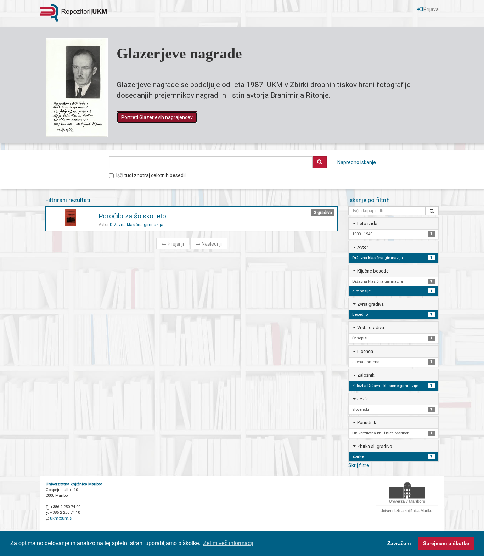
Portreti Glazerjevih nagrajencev (157, 117)
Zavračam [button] (399, 543)
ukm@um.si (61, 518)
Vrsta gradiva (370, 327)
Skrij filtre (358, 465)
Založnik (365, 375)
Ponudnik (366, 422)
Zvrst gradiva (370, 304)
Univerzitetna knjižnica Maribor (74, 484)
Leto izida (367, 223)
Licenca (365, 351)
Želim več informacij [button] (228, 543)
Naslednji (209, 244)
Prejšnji (173, 244)
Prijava (430, 9)
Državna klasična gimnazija (136, 224)
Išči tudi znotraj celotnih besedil (151, 175)
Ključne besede (373, 271)
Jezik (362, 398)
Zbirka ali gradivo (374, 446)
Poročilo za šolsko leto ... (135, 216)
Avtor (362, 247)
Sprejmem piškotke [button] (446, 543)
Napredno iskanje (356, 162)
